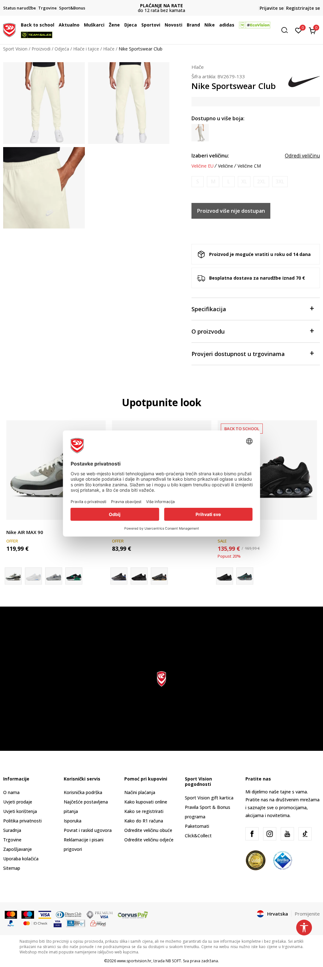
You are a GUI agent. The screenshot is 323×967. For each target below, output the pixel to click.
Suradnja (12, 830)
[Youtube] (287, 834)
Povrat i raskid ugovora (88, 830)
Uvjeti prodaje (17, 802)
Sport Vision (15, 49)
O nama (11, 792)
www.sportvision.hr (134, 961)
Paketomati (197, 826)
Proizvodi (41, 49)
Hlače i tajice (86, 49)
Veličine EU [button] (202, 166)
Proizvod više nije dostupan (231, 210)
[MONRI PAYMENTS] (98, 922)
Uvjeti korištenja (20, 811)
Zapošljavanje (17, 849)
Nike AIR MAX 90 (24, 532)
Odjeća (62, 49)
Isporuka (72, 821)
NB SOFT (173, 961)
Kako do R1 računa (143, 821)
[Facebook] (252, 834)
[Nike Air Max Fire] (139, 576)
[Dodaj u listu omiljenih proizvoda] (308, 511)
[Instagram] (269, 834)
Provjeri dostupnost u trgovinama (238, 354)
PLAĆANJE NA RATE (161, 5)
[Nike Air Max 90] (53, 576)
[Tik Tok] (305, 834)
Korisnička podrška (83, 792)
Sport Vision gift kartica (209, 798)
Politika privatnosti (22, 821)
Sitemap (11, 868)
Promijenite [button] (307, 914)
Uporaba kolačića (20, 859)
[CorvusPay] (133, 914)
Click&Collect (198, 836)
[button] (56, 25)
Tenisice (14, 525)
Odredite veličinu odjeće (148, 840)
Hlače (109, 49)
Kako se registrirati (143, 811)
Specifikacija (208, 309)
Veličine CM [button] (249, 166)
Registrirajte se (303, 8)
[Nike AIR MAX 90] (56, 470)
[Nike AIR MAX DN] (245, 576)
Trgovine (12, 840)
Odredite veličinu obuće (148, 830)
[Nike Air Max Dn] (267, 470)
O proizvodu (208, 331)
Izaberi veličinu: (210, 155)
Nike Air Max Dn (236, 532)
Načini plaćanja (139, 792)
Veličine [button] (225, 166)
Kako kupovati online (145, 802)
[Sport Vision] (9, 29)
